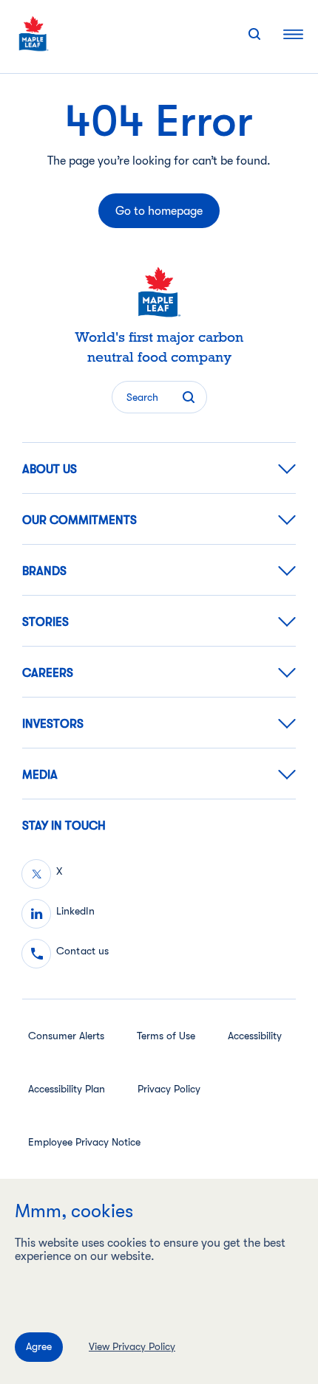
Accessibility (255, 1036)
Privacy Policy (169, 1089)
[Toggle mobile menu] (293, 33)
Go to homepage (159, 211)
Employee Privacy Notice (84, 1142)
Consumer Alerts (66, 1036)
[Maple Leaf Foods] (34, 33)
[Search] (254, 34)
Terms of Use (166, 1036)
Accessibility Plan (66, 1089)
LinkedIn (75, 911)
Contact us (82, 951)
